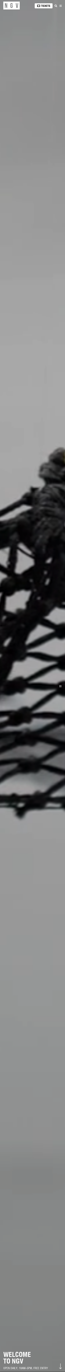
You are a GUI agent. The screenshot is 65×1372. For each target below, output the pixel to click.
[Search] (56, 6)
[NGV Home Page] (11, 5)
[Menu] (60, 6)
